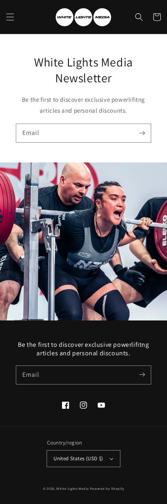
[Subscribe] (142, 133)
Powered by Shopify (107, 488)
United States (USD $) (78, 458)
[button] (10, 17)
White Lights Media (72, 488)
